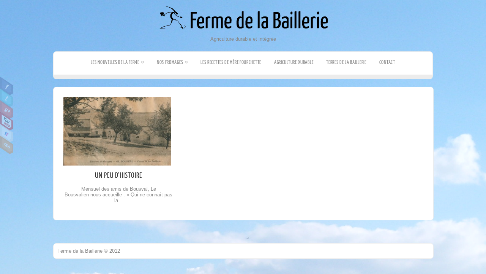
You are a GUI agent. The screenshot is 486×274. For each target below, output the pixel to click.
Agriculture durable (293, 62)
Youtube (6, 121)
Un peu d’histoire (118, 176)
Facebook (6, 86)
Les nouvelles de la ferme (115, 62)
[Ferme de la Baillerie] (243, 34)
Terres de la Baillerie (346, 62)
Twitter (6, 97)
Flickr (6, 133)
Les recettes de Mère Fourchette (230, 62)
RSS (6, 145)
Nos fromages (170, 62)
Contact (387, 62)
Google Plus (6, 109)
